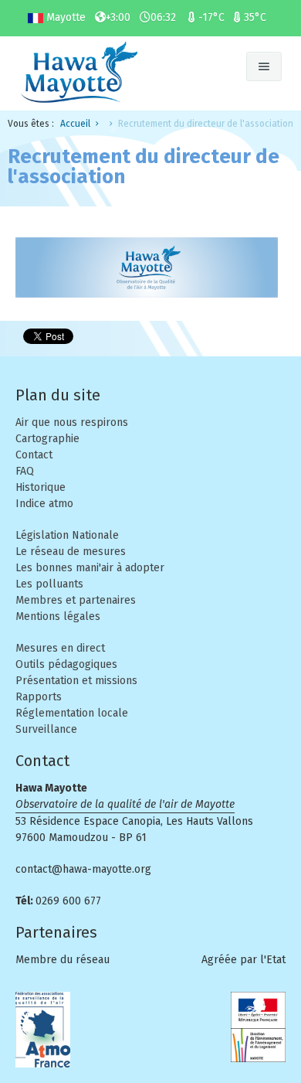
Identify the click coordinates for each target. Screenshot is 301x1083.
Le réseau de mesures (70, 551)
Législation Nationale (67, 535)
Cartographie (47, 438)
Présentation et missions (76, 680)
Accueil (75, 123)
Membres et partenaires (75, 600)
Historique (40, 487)
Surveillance (46, 729)
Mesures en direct (60, 648)
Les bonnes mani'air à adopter (89, 567)
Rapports (38, 696)
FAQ (24, 471)
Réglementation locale (71, 713)
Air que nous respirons (71, 422)
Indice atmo (44, 503)
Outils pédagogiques (66, 664)
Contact (33, 454)
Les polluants (49, 584)
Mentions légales (57, 616)
